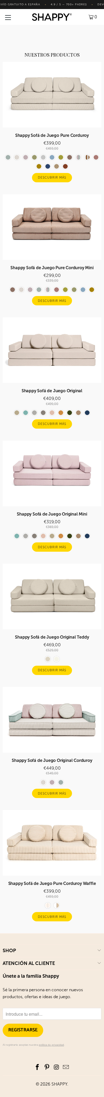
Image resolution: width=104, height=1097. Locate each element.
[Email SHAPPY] (66, 1068)
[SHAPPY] (52, 17)
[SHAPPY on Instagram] (57, 1068)
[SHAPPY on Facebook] (38, 1068)
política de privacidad (51, 1045)
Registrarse (23, 1030)
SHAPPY (59, 1084)
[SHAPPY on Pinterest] (47, 1068)
